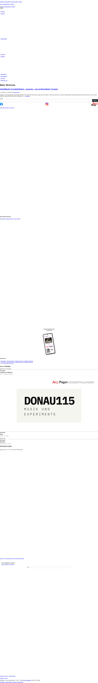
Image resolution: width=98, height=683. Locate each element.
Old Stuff (3, 78)
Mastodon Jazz (4, 80)
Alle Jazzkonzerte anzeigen (6, 446)
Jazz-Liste (3, 54)
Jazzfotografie (4, 38)
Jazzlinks (3, 56)
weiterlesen (27, 96)
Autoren (20, 1)
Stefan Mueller (3, 361)
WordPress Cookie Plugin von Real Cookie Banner (11, 682)
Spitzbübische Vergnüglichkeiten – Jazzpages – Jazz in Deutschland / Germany (29, 89)
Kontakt (2, 1)
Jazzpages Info (14, 1)
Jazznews (3, 11)
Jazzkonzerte (3, 74)
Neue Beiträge (4, 76)
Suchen (1, 98)
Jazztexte (3, 13)
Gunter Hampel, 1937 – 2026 (8, 363)
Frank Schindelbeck (26, 680)
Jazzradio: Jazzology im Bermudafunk (7, 676)
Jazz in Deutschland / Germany (7, 4)
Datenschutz (7, 1)
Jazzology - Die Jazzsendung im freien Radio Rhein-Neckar (12, 558)
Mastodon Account (4, 678)
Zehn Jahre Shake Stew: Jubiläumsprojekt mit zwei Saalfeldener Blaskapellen (20, 361)
